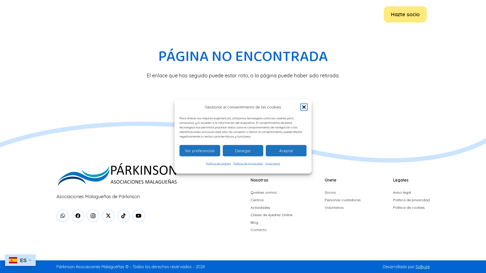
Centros (257, 200)
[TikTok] (123, 216)
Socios (330, 192)
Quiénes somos (264, 192)
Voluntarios (334, 207)
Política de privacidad (248, 163)
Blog (254, 222)
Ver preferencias (200, 150)
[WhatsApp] (62, 216)
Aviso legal (272, 163)
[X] (108, 216)
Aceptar (286, 150)
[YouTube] (138, 216)
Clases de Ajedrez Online (271, 215)
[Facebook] (78, 216)
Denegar (243, 150)
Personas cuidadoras (343, 200)
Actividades (260, 207)
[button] (304, 107)
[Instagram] (93, 216)
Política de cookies (218, 163)
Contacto (259, 230)
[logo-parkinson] (71, 14)
